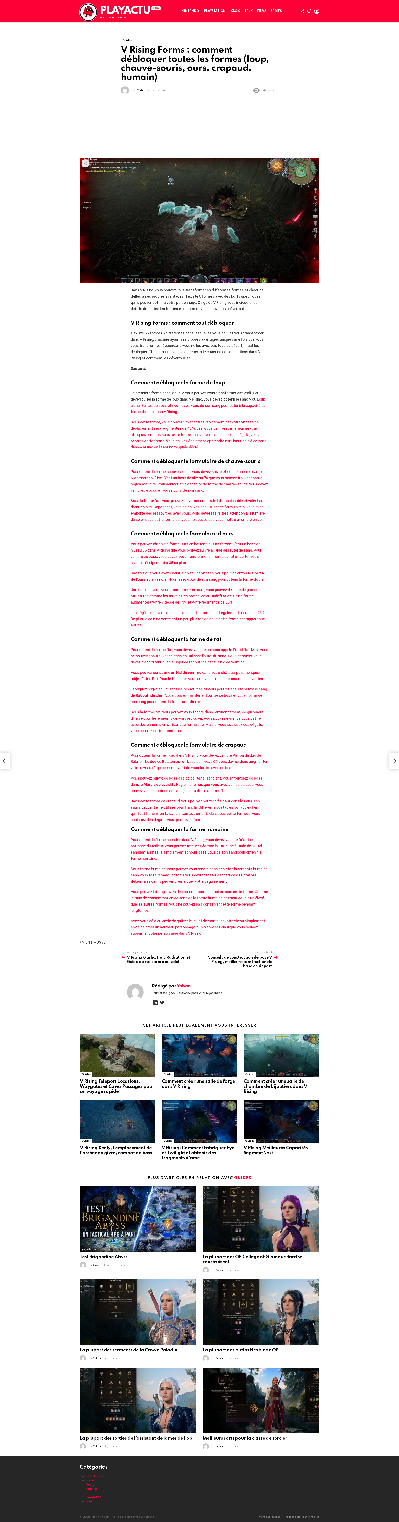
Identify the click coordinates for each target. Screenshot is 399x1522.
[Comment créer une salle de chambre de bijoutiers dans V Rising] (281, 1055)
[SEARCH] (309, 11)
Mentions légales (269, 1517)
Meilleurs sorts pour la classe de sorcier (245, 1438)
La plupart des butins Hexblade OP (240, 1350)
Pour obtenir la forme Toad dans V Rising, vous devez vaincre (182, 755)
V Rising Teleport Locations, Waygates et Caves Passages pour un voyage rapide (117, 1086)
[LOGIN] (316, 11)
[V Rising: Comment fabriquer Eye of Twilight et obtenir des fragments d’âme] (199, 1121)
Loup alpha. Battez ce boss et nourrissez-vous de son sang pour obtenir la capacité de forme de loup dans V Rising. (198, 405)
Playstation (215, 11)
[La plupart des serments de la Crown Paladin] (138, 1312)
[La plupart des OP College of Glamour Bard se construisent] (261, 1219)
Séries (276, 11)
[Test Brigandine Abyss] (138, 1219)
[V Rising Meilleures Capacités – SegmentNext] (281, 1121)
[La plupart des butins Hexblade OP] (261, 1312)
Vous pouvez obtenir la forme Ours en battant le (171, 544)
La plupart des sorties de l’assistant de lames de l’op (136, 1438)
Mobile (90, 1484)
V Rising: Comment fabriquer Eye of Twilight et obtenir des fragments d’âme (198, 1153)
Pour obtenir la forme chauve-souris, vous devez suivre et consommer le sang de (198, 471)
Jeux (249, 11)
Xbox (235, 11)
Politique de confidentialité (302, 1517)
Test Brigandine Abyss (103, 1257)
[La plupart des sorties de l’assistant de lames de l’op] (138, 1400)
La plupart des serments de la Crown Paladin (128, 1350)
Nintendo (190, 11)
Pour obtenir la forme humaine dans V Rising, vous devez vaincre (185, 840)
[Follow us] (302, 11)
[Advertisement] (199, 127)
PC (87, 1493)
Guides (86, 1074)
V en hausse (93, 942)
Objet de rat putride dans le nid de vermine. (209, 662)
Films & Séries (95, 1476)
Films (262, 11)
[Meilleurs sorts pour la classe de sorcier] (261, 1400)
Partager (85, 163)
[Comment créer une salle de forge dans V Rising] (199, 1055)
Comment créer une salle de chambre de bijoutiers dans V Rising (275, 1086)
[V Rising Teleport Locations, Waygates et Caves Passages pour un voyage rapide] (117, 1055)
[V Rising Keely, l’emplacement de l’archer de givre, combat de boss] (117, 1121)
